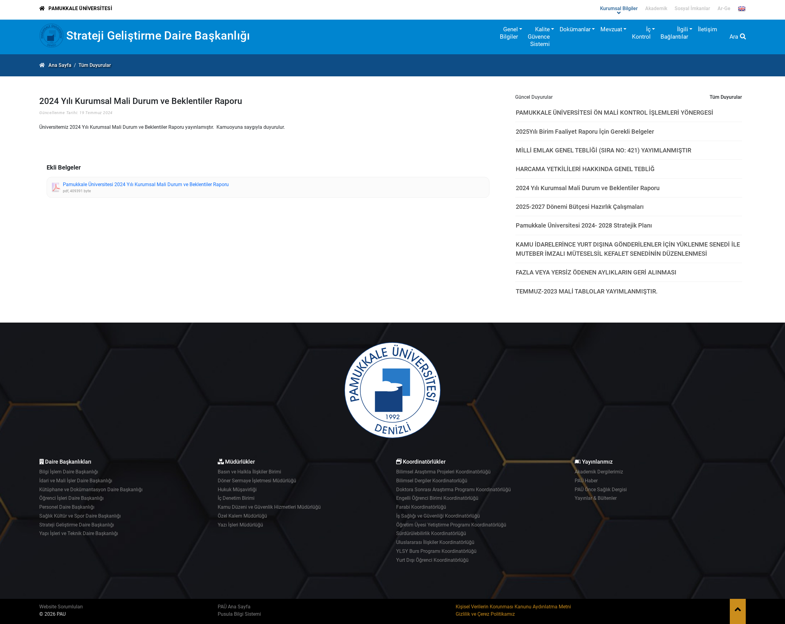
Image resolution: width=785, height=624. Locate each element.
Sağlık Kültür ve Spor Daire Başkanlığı (80, 516)
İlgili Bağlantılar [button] (674, 33)
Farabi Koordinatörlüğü (421, 507)
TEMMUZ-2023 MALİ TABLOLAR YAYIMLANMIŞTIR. (587, 291)
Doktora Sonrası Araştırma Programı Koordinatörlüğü (453, 489)
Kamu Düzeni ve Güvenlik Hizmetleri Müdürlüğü (269, 507)
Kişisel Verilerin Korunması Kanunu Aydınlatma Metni (513, 607)
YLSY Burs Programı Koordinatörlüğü (436, 551)
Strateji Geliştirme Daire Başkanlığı (158, 35)
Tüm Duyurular (94, 65)
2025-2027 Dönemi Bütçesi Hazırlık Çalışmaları (580, 206)
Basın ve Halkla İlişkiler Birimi (249, 472)
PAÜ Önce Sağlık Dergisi (601, 489)
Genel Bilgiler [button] (509, 33)
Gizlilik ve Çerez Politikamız (485, 614)
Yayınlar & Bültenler (596, 498)
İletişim (707, 29)
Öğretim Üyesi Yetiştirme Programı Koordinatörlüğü (451, 525)
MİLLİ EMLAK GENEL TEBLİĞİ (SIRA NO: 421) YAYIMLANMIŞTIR (603, 150)
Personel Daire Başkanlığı (66, 507)
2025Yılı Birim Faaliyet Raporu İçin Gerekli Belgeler (585, 131)
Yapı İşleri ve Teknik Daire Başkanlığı (78, 533)
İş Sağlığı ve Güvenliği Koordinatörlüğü (438, 516)
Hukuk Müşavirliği (237, 489)
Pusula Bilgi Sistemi (239, 614)
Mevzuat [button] (611, 29)
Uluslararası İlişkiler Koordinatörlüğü (435, 542)
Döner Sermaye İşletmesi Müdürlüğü (257, 481)
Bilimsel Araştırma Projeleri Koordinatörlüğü (443, 472)
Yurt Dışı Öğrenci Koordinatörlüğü (432, 560)
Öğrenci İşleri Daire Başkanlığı (71, 498)
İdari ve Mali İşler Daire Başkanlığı (75, 481)
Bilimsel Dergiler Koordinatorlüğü (431, 481)
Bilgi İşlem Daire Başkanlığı (68, 472)
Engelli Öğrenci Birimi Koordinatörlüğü (437, 498)
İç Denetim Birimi (236, 498)
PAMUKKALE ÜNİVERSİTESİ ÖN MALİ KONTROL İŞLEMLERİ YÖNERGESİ (614, 112)
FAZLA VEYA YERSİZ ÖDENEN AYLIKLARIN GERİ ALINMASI (596, 272)
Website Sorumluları (61, 607)
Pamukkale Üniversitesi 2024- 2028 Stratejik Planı (584, 225)
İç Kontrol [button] (641, 33)
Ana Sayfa (59, 65)
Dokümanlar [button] (575, 29)
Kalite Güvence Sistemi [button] (539, 37)
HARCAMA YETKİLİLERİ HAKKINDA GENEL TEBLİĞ (585, 169)
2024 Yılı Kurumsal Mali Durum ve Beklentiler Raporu (588, 188)
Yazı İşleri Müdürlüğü (240, 525)
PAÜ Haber (586, 481)
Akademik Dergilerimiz (599, 472)
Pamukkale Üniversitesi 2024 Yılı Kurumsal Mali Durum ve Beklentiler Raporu (146, 184)
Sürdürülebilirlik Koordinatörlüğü (431, 533)
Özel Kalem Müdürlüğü (242, 516)
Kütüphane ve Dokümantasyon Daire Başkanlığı (91, 489)
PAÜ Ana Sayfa (234, 607)
